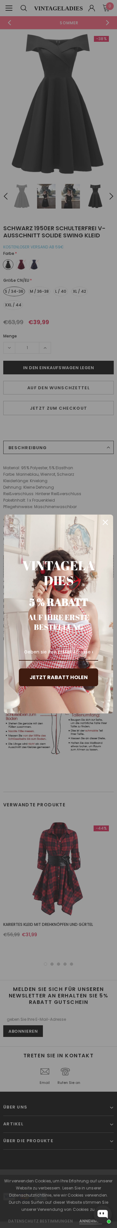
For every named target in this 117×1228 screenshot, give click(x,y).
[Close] (105, 522)
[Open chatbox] (103, 1214)
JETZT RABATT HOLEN (59, 677)
